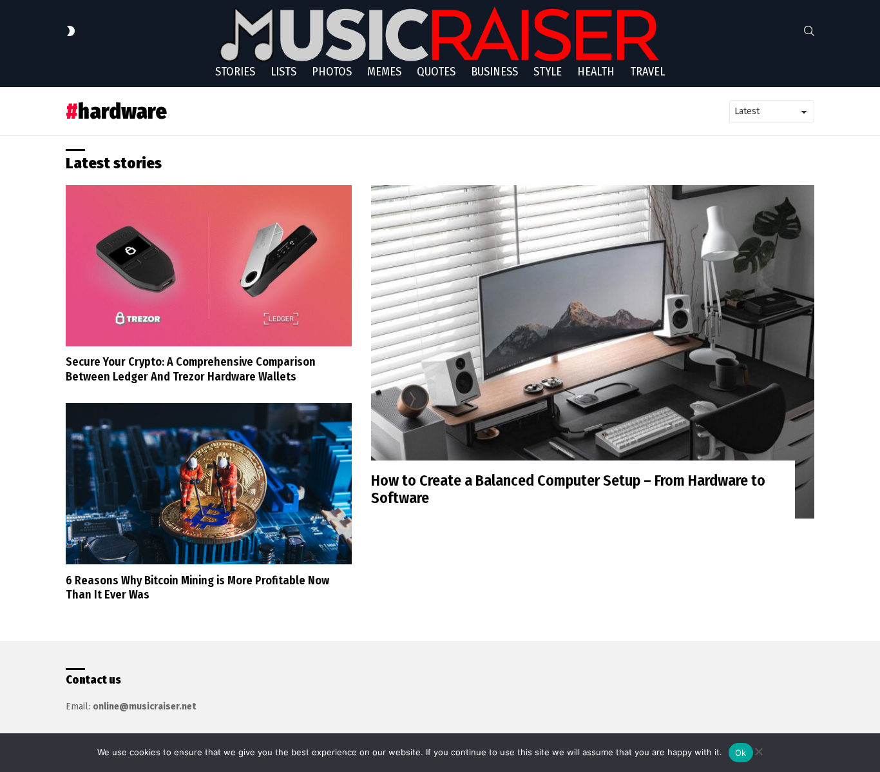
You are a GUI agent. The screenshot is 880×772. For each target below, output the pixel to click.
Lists (283, 71)
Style (547, 71)
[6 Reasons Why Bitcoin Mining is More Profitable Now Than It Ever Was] (209, 483)
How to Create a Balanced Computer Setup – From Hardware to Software (568, 489)
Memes (384, 71)
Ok (741, 752)
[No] (758, 750)
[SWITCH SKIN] (71, 31)
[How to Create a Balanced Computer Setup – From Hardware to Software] (592, 352)
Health (596, 71)
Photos (332, 71)
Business (494, 71)
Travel (647, 71)
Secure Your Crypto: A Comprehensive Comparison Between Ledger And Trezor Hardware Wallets (191, 369)
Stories (235, 71)
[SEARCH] (809, 31)
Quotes (436, 71)
